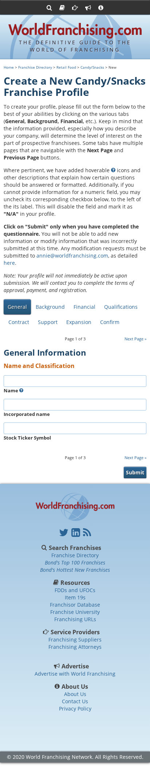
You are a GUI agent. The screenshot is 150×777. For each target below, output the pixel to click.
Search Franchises (75, 548)
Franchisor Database (75, 604)
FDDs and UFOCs (75, 590)
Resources (75, 583)
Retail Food (66, 67)
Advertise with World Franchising (75, 673)
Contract (18, 322)
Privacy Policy (75, 708)
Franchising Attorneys (75, 646)
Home (9, 67)
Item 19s (75, 597)
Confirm (109, 322)
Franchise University (75, 611)
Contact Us (75, 701)
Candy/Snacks (92, 67)
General (17, 306)
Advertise (75, 666)
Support (48, 322)
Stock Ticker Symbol (27, 437)
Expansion (78, 322)
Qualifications (121, 306)
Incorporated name (27, 414)
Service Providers (75, 632)
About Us (75, 687)
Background (50, 306)
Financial (84, 306)
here (9, 262)
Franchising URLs (75, 619)
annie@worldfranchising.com (72, 255)
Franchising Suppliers (75, 639)
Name (11, 390)
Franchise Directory (35, 67)
